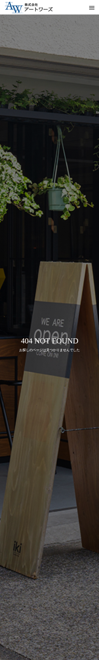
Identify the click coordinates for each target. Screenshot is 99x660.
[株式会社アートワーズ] (45, 7)
